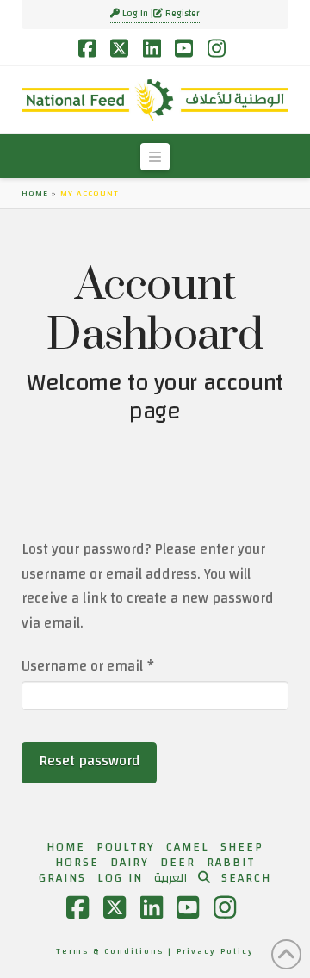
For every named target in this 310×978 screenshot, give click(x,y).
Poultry (125, 847)
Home (35, 193)
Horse (77, 862)
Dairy (129, 862)
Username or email (117, 666)
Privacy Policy (215, 951)
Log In (135, 13)
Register (181, 13)
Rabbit (231, 862)
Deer (177, 862)
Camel (187, 847)
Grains (62, 878)
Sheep (242, 847)
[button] (155, 156)
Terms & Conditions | (116, 951)
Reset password (89, 760)
